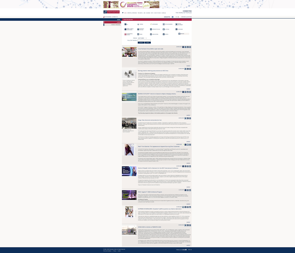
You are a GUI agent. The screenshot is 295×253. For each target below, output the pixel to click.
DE (176, 16)
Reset (147, 42)
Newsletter (167, 16)
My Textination (108, 16)
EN (178, 16)
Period (135, 38)
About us (116, 16)
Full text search (132, 40)
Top (189, 249)
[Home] (111, 13)
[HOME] (122, 12)
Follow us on (179, 249)
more (188, 66)
